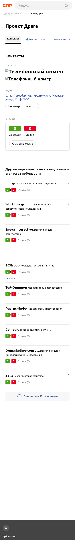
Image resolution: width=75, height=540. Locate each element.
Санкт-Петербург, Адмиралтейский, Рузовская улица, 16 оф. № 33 (34, 97)
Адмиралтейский (12, 13)
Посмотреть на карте (22, 106)
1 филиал (10, 278)
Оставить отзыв (22, 143)
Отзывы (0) (23, 189)
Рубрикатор (9, 536)
